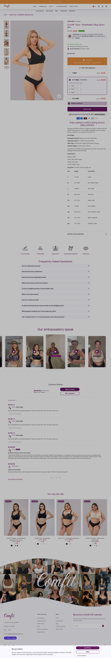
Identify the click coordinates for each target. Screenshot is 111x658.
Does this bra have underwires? (32, 271)
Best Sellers (49, 11)
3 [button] (56, 478)
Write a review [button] (69, 389)
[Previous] (37, 2)
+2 (46, 543)
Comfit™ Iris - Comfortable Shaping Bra (68, 538)
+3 (20, 545)
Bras (56, 11)
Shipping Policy (41, 621)
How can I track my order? (30, 300)
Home (34, 6)
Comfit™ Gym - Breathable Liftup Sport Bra (21, 14)
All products (40, 11)
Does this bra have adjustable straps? (34, 277)
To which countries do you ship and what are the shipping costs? (43, 305)
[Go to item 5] (6, 61)
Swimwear (72, 11)
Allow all (87, 648)
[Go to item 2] (6, 34)
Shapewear (63, 11)
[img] (11, 404)
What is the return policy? (30, 294)
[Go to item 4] (6, 52)
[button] (71, 21)
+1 (99, 545)
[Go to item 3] (6, 43)
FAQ (38, 626)
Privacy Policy (41, 632)
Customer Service (61, 6)
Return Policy (40, 623)
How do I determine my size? (31, 266)
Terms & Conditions (42, 629)
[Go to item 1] (6, 25)
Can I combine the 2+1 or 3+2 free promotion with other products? (43, 317)
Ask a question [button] (70, 393)
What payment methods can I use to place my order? (39, 311)
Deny (87, 652)
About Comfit (74, 6)
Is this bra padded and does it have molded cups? (38, 288)
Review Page (40, 618)
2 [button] (53, 478)
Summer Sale (43, 6)
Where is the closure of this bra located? (35, 283)
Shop (50, 6)
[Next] (73, 2)
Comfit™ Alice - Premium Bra (42, 538)
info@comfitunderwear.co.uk (15, 633)
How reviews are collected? (15, 479)
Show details (81, 655)
